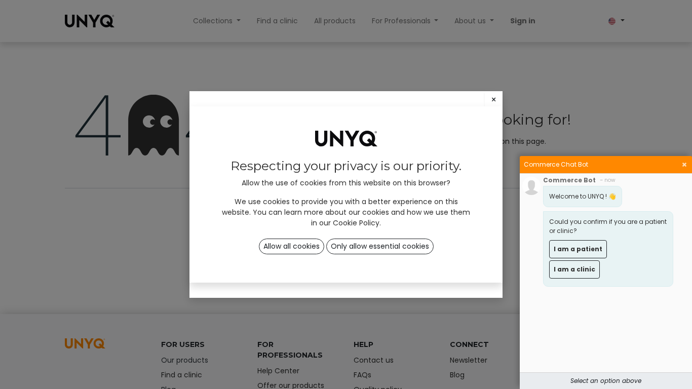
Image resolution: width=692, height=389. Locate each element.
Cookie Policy (356, 223)
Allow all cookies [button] (291, 246)
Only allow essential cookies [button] (380, 246)
